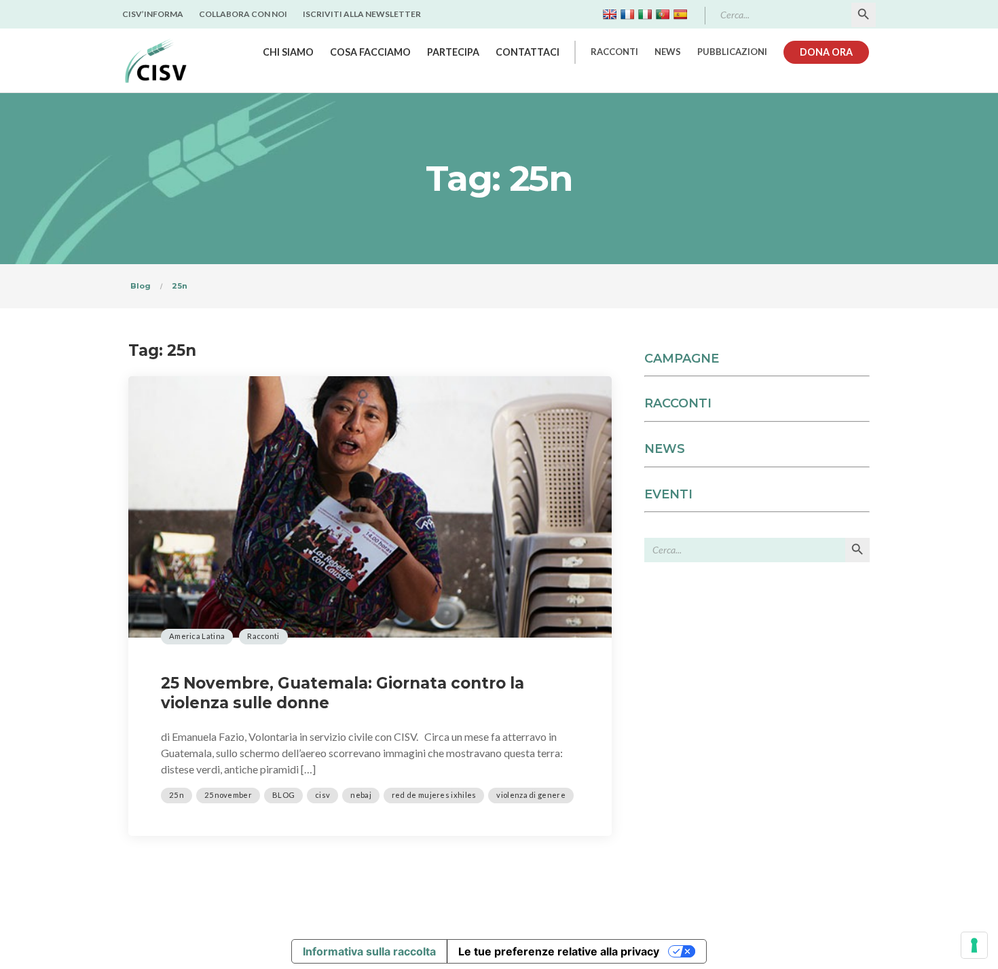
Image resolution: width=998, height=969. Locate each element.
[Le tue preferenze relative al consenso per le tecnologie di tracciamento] (974, 945)
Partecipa (453, 52)
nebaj (360, 794)
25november (228, 794)
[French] (627, 14)
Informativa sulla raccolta (369, 951)
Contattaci (527, 52)
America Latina (197, 636)
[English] (609, 14)
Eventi (668, 494)
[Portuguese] (662, 14)
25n (176, 794)
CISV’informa (152, 14)
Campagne (681, 358)
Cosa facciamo (370, 52)
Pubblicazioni (732, 51)
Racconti (614, 51)
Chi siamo (288, 52)
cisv (322, 794)
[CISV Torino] (155, 60)
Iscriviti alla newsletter (362, 14)
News (667, 51)
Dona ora (826, 52)
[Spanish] (680, 14)
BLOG (283, 794)
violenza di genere (530, 794)
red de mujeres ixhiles (434, 794)
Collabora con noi (243, 14)
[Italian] (645, 14)
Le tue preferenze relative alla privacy (558, 951)
